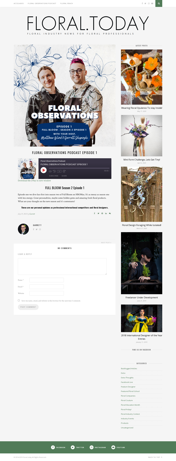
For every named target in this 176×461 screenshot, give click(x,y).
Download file (24, 180)
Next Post (105, 243)
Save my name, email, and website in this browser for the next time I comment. (51, 301)
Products (124, 423)
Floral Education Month (130, 405)
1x (59, 171)
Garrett (32, 214)
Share (64, 176)
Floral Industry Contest (130, 414)
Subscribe (53, 176)
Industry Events (127, 418)
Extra (123, 373)
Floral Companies (128, 396)
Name (21, 280)
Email (21, 287)
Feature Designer (128, 386)
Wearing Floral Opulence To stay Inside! (141, 107)
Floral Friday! (126, 409)
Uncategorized (127, 427)
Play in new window (41, 180)
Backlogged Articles (129, 368)
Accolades (19, 3)
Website (21, 293)
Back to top (154, 457)
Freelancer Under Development (142, 297)
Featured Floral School (130, 391)
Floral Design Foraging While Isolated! (141, 225)
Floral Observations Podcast (42, 3)
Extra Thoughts (127, 377)
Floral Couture (127, 400)
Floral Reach (66, 3)
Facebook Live (127, 382)
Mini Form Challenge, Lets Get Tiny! (141, 159)
